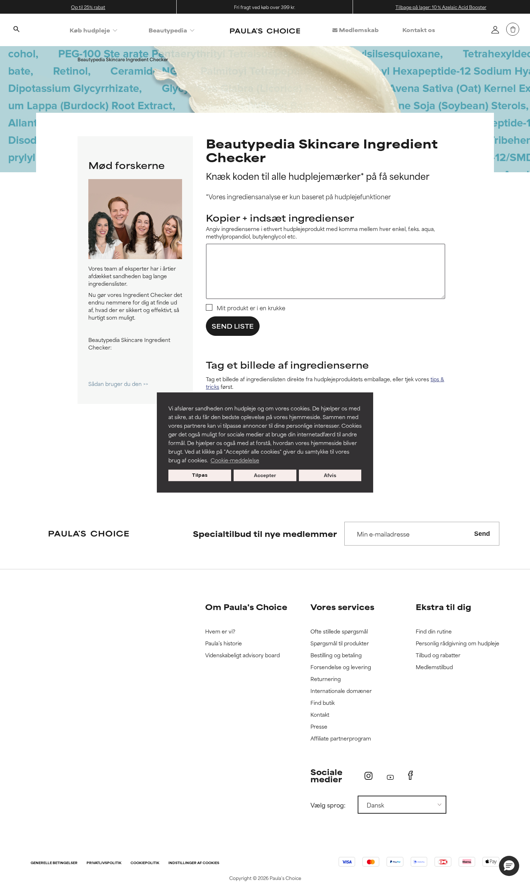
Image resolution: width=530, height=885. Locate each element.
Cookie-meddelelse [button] (235, 460)
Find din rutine (434, 631)
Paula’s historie (223, 643)
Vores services (342, 607)
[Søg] (16, 30)
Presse (318, 726)
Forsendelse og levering (340, 667)
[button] (509, 866)
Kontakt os (418, 30)
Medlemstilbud (434, 667)
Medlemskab (358, 30)
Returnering (325, 679)
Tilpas (200, 475)
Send (482, 533)
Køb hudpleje (90, 30)
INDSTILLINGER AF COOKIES (193, 863)
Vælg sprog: (327, 805)
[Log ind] (495, 29)
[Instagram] (368, 775)
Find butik (322, 703)
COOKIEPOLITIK (145, 863)
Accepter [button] (265, 475)
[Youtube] (390, 775)
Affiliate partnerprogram (340, 738)
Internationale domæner (341, 691)
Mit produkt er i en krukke (251, 307)
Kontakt (319, 714)
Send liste (233, 325)
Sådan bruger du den (115, 383)
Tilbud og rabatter (438, 655)
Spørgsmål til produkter (339, 643)
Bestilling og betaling (336, 655)
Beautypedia (168, 30)
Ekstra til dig (443, 607)
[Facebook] (410, 775)
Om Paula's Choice (246, 607)
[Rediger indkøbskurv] (512, 29)
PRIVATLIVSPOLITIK (104, 863)
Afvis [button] (330, 475)
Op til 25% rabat (88, 6)
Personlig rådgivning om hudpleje (457, 643)
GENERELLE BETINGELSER (54, 863)
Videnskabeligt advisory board (242, 655)
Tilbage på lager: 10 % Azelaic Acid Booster (441, 6)
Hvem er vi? (220, 631)
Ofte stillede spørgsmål (339, 631)
